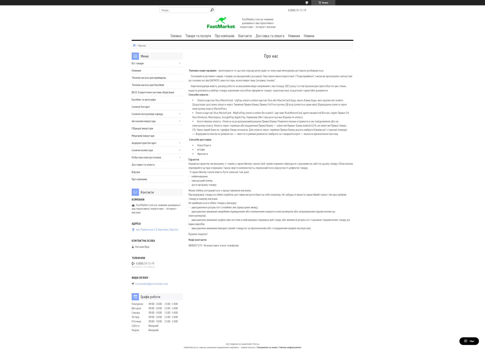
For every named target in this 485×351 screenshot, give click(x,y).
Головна (176, 35)
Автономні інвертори (144, 121)
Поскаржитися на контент (267, 347)
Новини (309, 35)
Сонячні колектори (142, 150)
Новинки (294, 35)
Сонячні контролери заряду (147, 114)
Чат (472, 341)
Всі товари (138, 63)
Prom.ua (256, 343)
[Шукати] (212, 10)
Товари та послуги (198, 35)
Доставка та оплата (270, 35)
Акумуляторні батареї (144, 143)
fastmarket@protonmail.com (151, 284)
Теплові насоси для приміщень (149, 77)
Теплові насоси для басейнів (148, 85)
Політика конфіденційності (290, 347)
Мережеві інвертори (143, 136)
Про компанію (225, 35)
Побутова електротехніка (146, 157)
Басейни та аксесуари (144, 99)
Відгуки (136, 172)
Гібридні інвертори (142, 128)
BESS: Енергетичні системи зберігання (153, 92)
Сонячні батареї (141, 107)
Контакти (245, 35)
